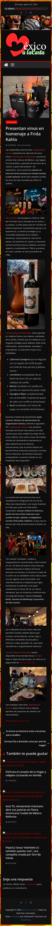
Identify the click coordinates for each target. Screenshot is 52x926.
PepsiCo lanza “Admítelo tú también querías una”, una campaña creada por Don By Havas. (23, 853)
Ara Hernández (25, 145)
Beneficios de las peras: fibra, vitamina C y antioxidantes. (28, 10)
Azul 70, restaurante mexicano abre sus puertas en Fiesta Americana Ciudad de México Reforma (24, 811)
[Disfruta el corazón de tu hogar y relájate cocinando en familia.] (26, 761)
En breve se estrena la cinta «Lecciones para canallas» (26, 733)
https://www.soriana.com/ (17, 721)
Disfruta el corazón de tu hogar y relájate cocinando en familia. (26, 773)
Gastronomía (11, 122)
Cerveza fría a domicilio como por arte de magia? (25, 743)
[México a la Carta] (26, 17)
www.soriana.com (27, 662)
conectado (31, 884)
